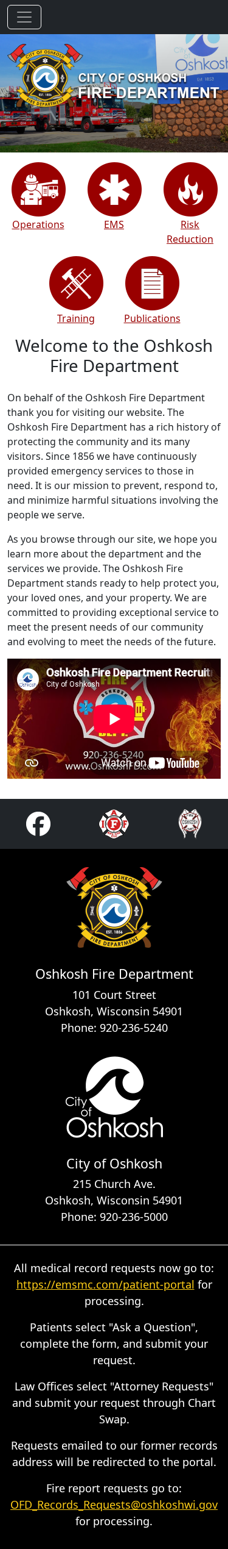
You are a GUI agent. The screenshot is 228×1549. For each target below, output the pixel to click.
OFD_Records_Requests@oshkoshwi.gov (114, 1504)
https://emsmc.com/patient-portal (105, 1284)
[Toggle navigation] (24, 17)
